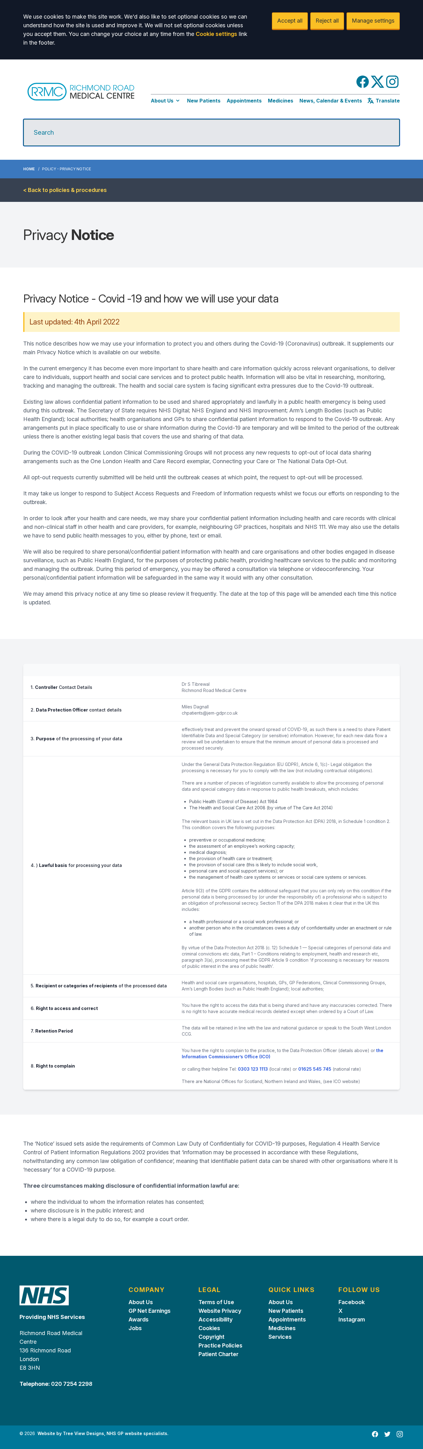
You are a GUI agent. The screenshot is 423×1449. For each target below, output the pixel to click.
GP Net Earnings (150, 1311)
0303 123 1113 (253, 1069)
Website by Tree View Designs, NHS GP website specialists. (102, 1433)
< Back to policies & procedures (65, 190)
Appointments (244, 101)
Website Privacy (219, 1311)
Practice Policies (220, 1345)
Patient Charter (218, 1354)
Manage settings (373, 20)
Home (29, 169)
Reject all (327, 20)
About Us (162, 101)
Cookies (209, 1328)
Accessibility (215, 1319)
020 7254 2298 (71, 1384)
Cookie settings (216, 34)
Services (280, 1337)
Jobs (135, 1328)
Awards (139, 1319)
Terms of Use (216, 1302)
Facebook (351, 1302)
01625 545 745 (314, 1069)
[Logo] (80, 91)
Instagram (351, 1319)
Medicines (280, 101)
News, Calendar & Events (330, 101)
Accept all (290, 20)
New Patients (203, 101)
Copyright (211, 1337)
